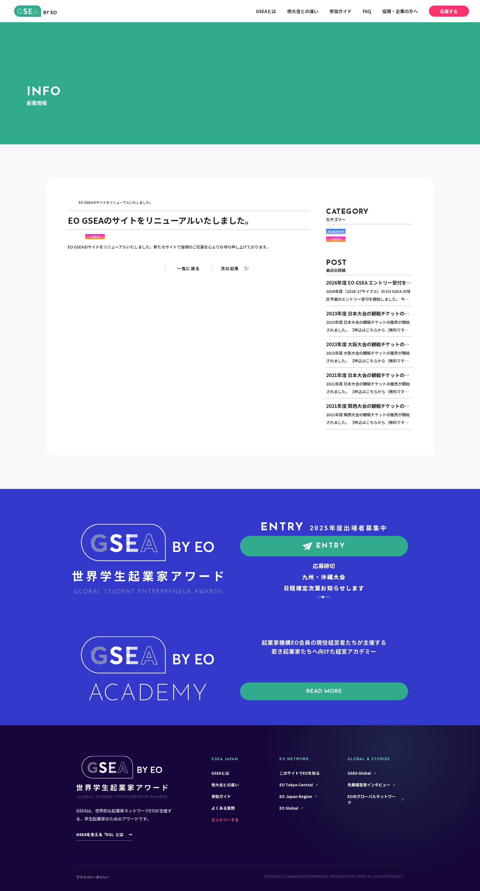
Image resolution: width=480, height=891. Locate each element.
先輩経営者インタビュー (369, 784)
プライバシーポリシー (92, 877)
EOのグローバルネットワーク (372, 799)
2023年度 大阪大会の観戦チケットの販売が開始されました (367, 345)
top (71, 202)
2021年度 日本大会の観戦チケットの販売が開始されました (367, 376)
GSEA (95, 237)
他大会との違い (302, 11)
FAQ (367, 11)
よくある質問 (223, 808)
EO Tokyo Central (296, 784)
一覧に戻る (188, 268)
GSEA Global (359, 773)
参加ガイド (340, 11)
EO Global (288, 808)
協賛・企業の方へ (400, 11)
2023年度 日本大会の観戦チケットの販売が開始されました (367, 314)
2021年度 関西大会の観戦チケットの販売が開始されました (367, 406)
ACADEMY (336, 232)
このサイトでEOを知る (299, 773)
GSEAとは (266, 11)
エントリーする (225, 819)
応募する (449, 11)
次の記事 (230, 268)
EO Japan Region (295, 796)
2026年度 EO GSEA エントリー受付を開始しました (368, 283)
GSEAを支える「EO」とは (104, 834)
